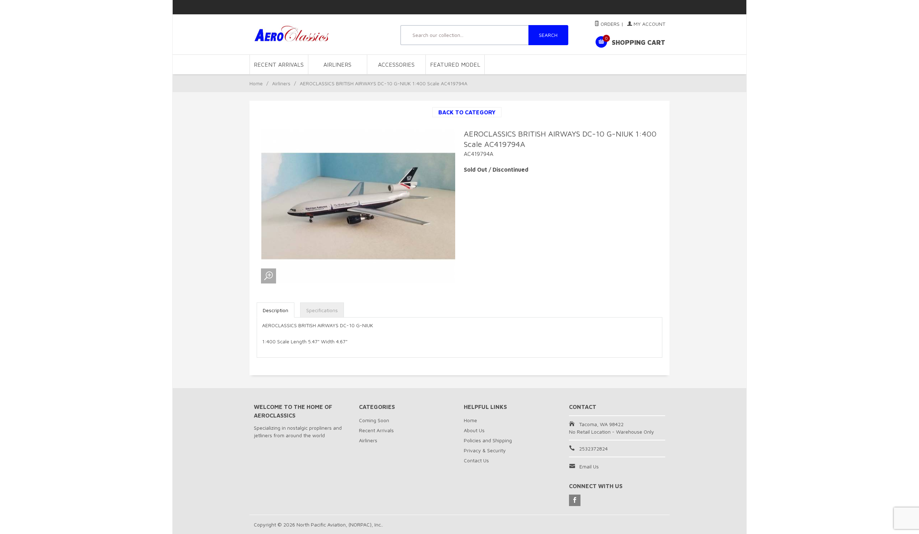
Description (275, 310)
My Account (648, 24)
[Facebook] (574, 500)
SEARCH (548, 35)
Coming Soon (374, 420)
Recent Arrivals (279, 64)
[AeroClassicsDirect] (319, 35)
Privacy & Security (485, 450)
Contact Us (476, 460)
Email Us (589, 466)
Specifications (322, 310)
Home (256, 83)
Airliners (337, 64)
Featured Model (455, 64)
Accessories (396, 64)
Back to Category (466, 112)
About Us (474, 430)
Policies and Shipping (488, 440)
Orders (609, 24)
